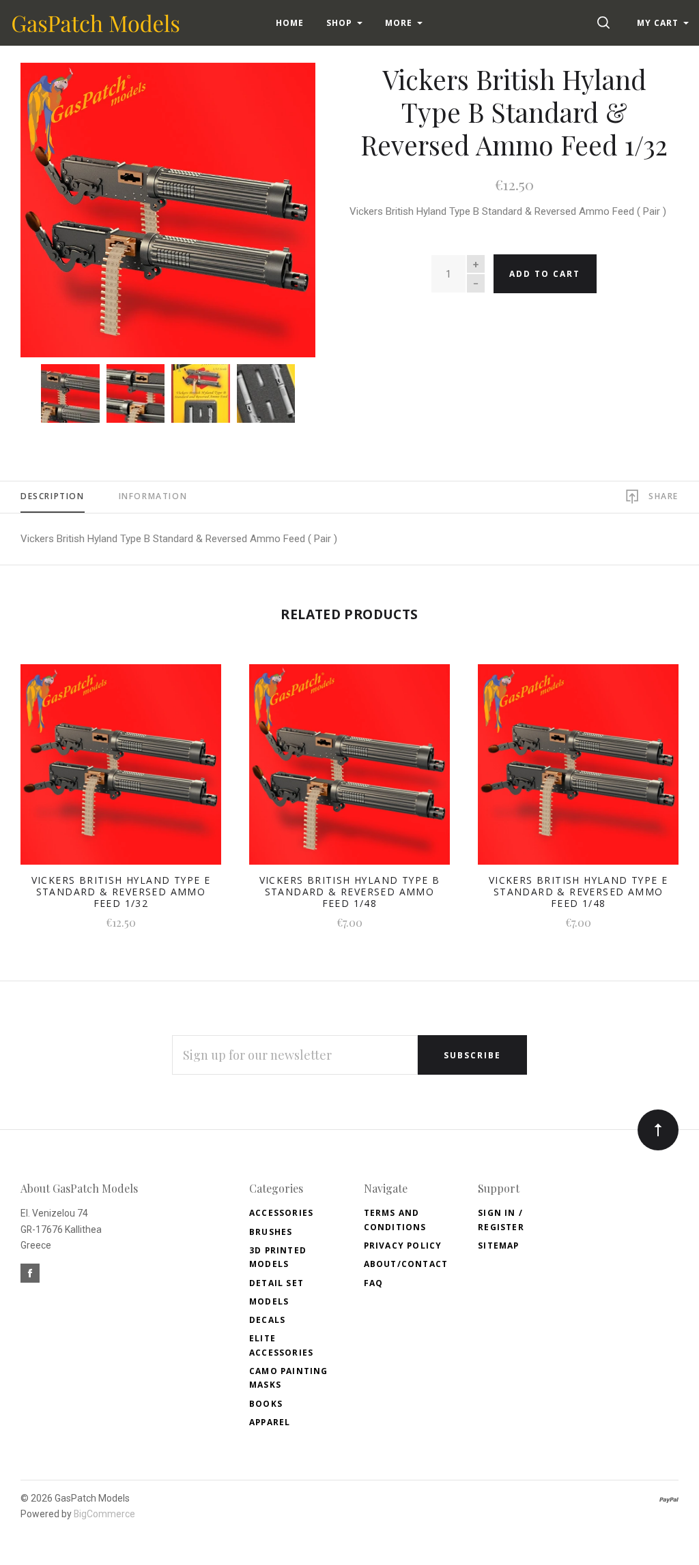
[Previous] (58, 205)
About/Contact (406, 1264)
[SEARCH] (605, 23)
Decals (267, 1320)
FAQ (374, 1283)
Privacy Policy (403, 1245)
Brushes (270, 1232)
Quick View (120, 772)
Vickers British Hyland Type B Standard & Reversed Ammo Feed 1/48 (349, 892)
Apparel (269, 1422)
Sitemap (498, 1245)
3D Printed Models (277, 1257)
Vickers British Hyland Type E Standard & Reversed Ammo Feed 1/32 (121, 892)
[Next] (277, 205)
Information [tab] (153, 496)
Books (266, 1404)
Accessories (281, 1213)
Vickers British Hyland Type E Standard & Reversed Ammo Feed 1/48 (578, 892)
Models (269, 1301)
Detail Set (276, 1283)
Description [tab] (52, 496)
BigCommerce (104, 1513)
